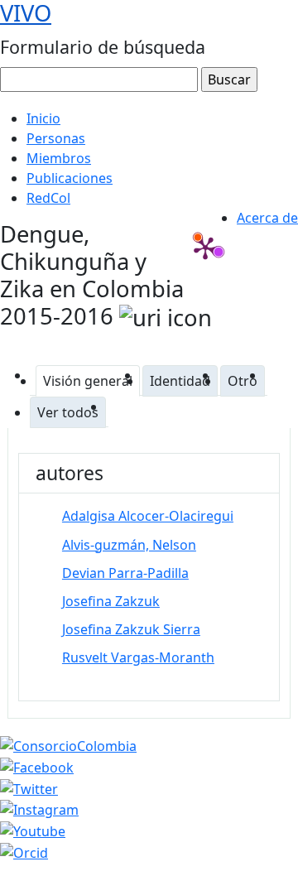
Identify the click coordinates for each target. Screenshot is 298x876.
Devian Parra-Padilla (125, 573)
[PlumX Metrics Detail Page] (205, 247)
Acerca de (267, 218)
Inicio (43, 118)
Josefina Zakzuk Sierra (131, 629)
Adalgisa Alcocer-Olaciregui (147, 516)
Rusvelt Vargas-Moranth (138, 657)
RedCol (48, 198)
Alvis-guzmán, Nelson (129, 545)
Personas (55, 138)
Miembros (58, 158)
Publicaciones (69, 178)
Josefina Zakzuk (111, 601)
